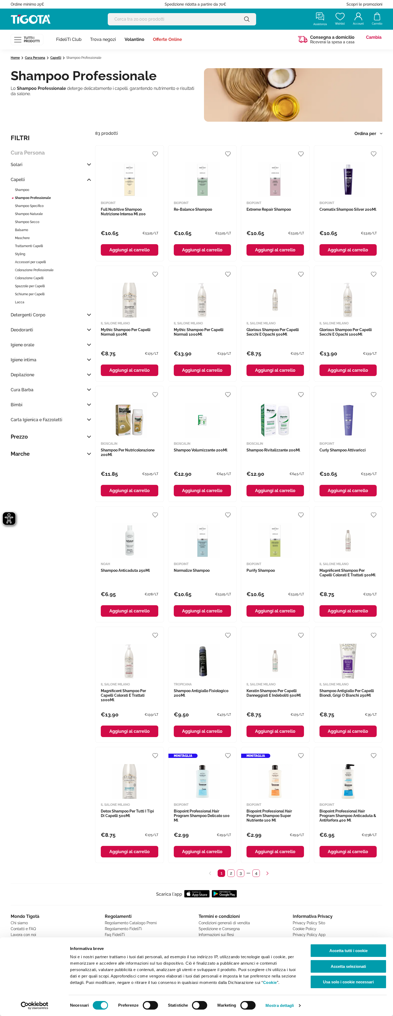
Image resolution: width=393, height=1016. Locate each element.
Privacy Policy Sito (309, 923)
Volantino (134, 39)
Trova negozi (103, 39)
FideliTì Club (69, 39)
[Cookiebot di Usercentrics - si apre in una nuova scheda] (34, 1006)
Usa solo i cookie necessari (348, 982)
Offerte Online (167, 39)
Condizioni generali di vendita (224, 923)
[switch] (150, 1005)
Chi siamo (19, 923)
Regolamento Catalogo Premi (131, 923)
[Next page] (267, 873)
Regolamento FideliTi (123, 929)
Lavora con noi (23, 935)
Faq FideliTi (115, 935)
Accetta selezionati (348, 966)
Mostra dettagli (279, 1005)
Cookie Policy (304, 929)
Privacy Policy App (309, 935)
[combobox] (367, 134)
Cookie (270, 982)
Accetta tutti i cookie (348, 950)
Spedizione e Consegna (219, 929)
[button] (51, 164)
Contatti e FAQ (23, 929)
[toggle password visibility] (246, 19)
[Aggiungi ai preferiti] (155, 154)
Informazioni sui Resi (216, 935)
